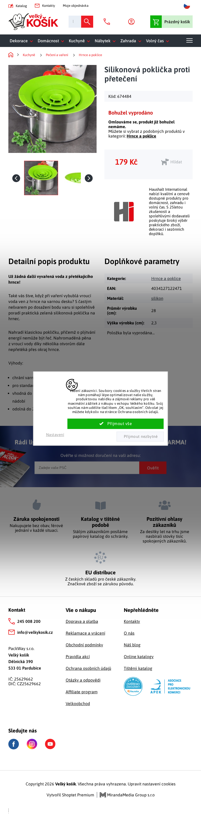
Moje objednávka (75, 6)
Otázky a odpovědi (83, 680)
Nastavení (55, 434)
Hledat (87, 22)
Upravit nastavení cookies (152, 784)
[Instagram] (32, 744)
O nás (129, 633)
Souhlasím (116, 424)
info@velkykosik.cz (35, 632)
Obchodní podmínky (84, 644)
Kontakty (48, 6)
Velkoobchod (78, 703)
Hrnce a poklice (141, 136)
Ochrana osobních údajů (88, 668)
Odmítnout (140, 437)
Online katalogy (139, 656)
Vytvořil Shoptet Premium (70, 794)
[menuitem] (22, 40)
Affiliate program (82, 691)
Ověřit (153, 467)
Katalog (21, 6)
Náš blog (132, 644)
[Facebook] (13, 744)
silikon (157, 298)
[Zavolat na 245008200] (108, 21)
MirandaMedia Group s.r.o (130, 794)
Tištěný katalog (138, 668)
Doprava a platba (82, 621)
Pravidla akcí (78, 656)
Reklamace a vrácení (85, 633)
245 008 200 (29, 621)
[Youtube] (50, 744)
